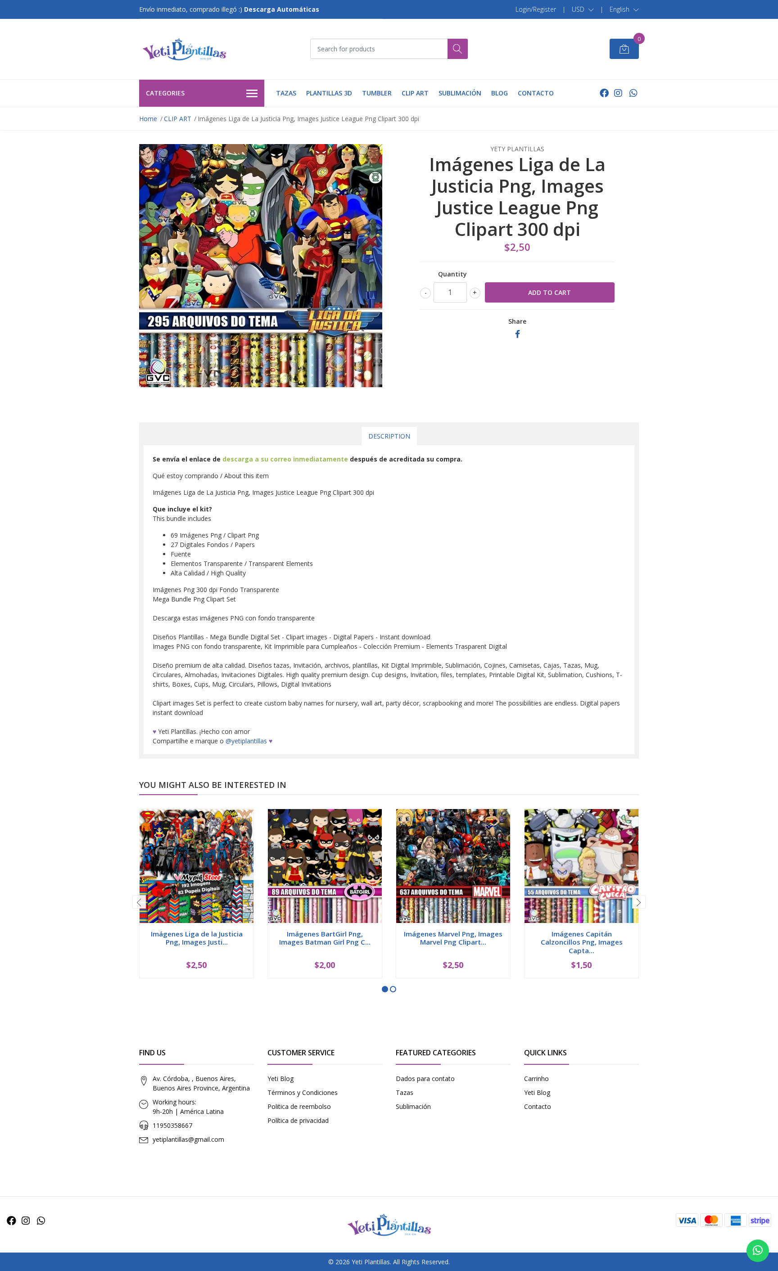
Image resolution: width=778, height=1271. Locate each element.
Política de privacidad (298, 1120)
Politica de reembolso (299, 1106)
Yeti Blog (280, 1078)
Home (148, 118)
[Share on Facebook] (517, 334)
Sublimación (413, 1106)
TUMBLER (377, 93)
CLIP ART (415, 93)
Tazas (404, 1092)
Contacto (537, 1106)
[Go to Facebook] (604, 93)
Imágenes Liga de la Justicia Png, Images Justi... (197, 937)
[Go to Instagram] (618, 93)
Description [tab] (389, 436)
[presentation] (139, 902)
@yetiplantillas (246, 741)
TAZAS (286, 93)
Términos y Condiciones (302, 1092)
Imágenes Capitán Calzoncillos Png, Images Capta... (582, 941)
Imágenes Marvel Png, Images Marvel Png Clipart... (453, 937)
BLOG (499, 93)
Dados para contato (425, 1078)
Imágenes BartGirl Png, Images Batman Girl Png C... (325, 937)
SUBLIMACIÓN (460, 93)
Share (517, 321)
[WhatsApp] (633, 93)
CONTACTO (536, 93)
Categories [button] (165, 93)
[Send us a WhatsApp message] (757, 1250)
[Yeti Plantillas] (184, 49)
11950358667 (172, 1125)
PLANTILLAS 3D (329, 93)
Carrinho (536, 1078)
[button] (583, 9)
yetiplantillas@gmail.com (188, 1139)
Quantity (452, 274)
